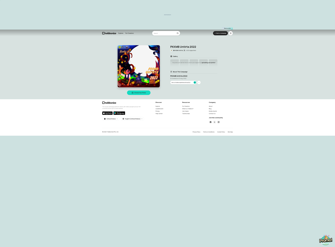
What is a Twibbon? (187, 108)
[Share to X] (214, 122)
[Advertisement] (167, 15)
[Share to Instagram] (218, 122)
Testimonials (186, 113)
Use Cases (185, 111)
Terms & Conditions (208, 132)
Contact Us (212, 113)
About (210, 106)
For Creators (129, 33)
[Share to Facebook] (210, 122)
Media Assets (213, 111)
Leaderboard (159, 108)
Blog (210, 108)
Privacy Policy (196, 132)
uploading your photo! (208, 62)
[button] (177, 33)
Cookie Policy (221, 132)
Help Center (159, 113)
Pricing (157, 111)
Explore (120, 33)
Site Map (230, 132)
